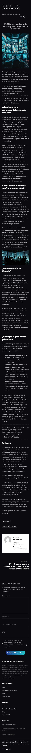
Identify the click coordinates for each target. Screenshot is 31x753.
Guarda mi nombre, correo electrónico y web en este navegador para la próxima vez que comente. (16, 644)
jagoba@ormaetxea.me (9, 725)
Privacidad (6, 526)
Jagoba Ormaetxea (19, 741)
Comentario (6, 596)
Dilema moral (6, 521)
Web (3, 632)
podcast (5, 487)
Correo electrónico (9, 625)
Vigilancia (13, 526)
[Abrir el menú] (21, 16)
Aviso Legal (20, 742)
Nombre (5, 617)
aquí (17, 499)
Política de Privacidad (15, 744)
